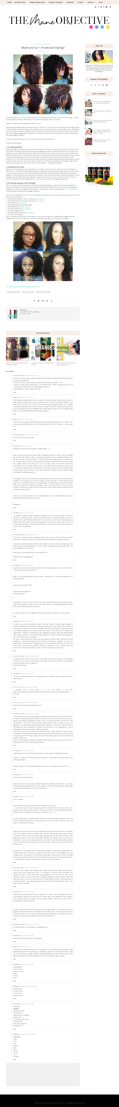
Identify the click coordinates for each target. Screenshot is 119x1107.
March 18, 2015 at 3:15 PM (32, 924)
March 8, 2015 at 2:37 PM (31, 656)
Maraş (15, 1045)
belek (15, 973)
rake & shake (71, 189)
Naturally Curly (28, 292)
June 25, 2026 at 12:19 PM (27, 1004)
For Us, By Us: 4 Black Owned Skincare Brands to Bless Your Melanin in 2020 (102, 131)
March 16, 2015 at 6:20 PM (27, 796)
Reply (14, 392)
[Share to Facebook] (34, 300)
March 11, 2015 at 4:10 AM (26, 750)
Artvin (15, 1054)
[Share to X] (38, 300)
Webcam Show (18, 995)
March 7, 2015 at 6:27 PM (31, 534)
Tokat (15, 1039)
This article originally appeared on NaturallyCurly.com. (23, 286)
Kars (14, 1043)
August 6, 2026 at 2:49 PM (28, 1034)
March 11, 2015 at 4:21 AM (26, 774)
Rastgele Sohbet (18, 1011)
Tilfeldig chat (17, 1021)
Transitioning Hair (37, 2)
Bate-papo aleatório (20, 1024)
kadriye (15, 975)
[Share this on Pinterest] (42, 300)
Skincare (69, 2)
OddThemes (80, 1103)
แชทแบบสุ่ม (17, 1017)
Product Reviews (55, 2)
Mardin (15, 1050)
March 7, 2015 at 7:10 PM (26, 565)
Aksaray (15, 1056)
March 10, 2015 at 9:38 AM (31, 702)
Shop (101, 2)
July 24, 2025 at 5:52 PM (27, 964)
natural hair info (43, 44)
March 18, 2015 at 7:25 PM (26, 935)
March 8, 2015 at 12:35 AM (26, 621)
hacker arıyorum (18, 971)
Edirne (15, 1052)
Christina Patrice (18, 687)
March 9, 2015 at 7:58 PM (26, 673)
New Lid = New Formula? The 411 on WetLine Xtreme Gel (102, 121)
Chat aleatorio (18, 1013)
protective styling (43, 292)
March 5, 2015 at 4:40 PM (31, 434)
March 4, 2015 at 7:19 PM (31, 375)
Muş (14, 1041)
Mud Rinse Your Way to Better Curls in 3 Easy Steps (102, 140)
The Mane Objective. (57, 1103)
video (38, 123)
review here (38, 199)
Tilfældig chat (18, 1026)
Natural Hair (20, 2)
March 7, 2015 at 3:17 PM (26, 513)
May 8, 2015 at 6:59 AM (25, 946)
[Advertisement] (99, 218)
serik (15, 978)
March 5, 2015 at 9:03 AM (26, 397)
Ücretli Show (17, 993)
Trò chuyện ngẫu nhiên (21, 1019)
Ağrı (14, 1048)
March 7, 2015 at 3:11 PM (26, 446)
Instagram (22, 117)
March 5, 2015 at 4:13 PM (25, 419)
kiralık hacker (17, 969)
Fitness (80, 2)
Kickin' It (91, 2)
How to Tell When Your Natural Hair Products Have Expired (102, 102)
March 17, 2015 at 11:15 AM (32, 867)
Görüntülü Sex (18, 991)
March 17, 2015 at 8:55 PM (26, 891)
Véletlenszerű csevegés (21, 1015)
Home (9, 2)
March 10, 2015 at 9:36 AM (31, 687)
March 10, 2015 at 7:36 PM (32, 713)
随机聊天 (16, 1009)
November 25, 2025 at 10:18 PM (29, 986)
